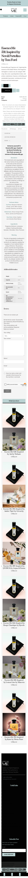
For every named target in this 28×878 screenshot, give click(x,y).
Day (19, 287)
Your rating (7, 332)
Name (6, 358)
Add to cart (7, 90)
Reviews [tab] (7, 140)
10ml (19, 279)
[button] (1, 10)
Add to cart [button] (14, 746)
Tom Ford (20, 298)
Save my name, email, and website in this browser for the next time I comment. (13, 375)
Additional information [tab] (10, 137)
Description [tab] (7, 133)
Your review (7, 338)
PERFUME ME (23, 97)
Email (6, 366)
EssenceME (24, 100)
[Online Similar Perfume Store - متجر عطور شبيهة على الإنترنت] (14, 10)
